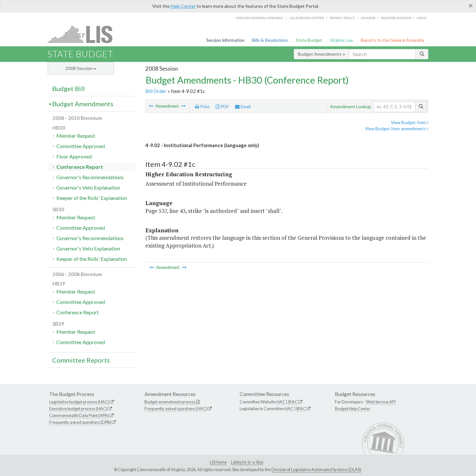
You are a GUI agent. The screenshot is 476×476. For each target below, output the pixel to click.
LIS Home (218, 462)
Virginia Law (341, 40)
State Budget (309, 40)
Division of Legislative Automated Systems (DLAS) (316, 469)
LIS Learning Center (306, 18)
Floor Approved (74, 156)
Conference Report (79, 167)
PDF (224, 106)
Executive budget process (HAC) (78, 408)
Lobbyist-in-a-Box (247, 462)
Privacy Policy (342, 18)
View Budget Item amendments (396, 128)
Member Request (75, 136)
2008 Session (79, 68)
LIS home (368, 18)
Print (204, 106)
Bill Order (155, 91)
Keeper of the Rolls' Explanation (91, 198)
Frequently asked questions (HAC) (175, 408)
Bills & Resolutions (270, 40)
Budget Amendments (320, 54)
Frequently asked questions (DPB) (80, 422)
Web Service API (381, 401)
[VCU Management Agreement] (151, 106)
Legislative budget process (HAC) (79, 401)
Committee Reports (81, 360)
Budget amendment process (170, 401)
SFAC (293, 401)
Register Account (396, 18)
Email (245, 106)
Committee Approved (80, 146)
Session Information (225, 40)
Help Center (183, 6)
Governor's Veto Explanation (88, 187)
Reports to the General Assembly (392, 40)
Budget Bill (68, 88)
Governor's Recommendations (90, 177)
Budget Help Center (352, 408)
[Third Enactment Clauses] (183, 106)
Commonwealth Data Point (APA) (79, 415)
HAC (281, 401)
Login (421, 18)
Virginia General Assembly (259, 18)
